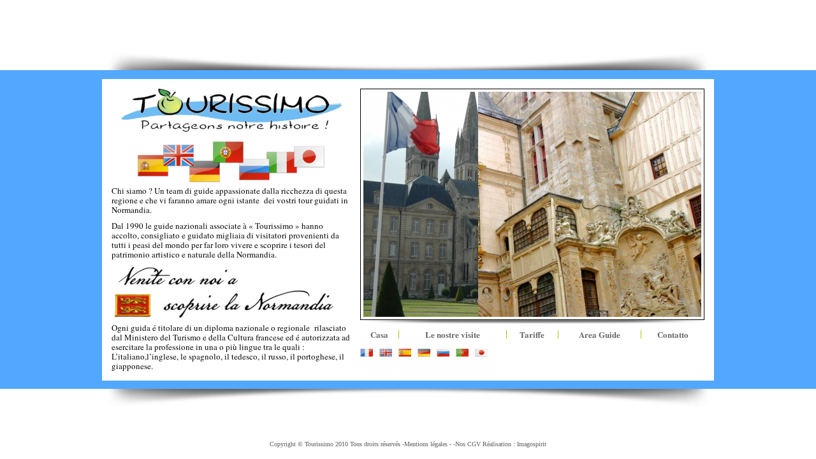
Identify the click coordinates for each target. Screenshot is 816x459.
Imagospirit (531, 444)
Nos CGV (468, 444)
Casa (379, 334)
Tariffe (532, 334)
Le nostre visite (452, 334)
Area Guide (599, 334)
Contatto (672, 334)
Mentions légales (426, 444)
